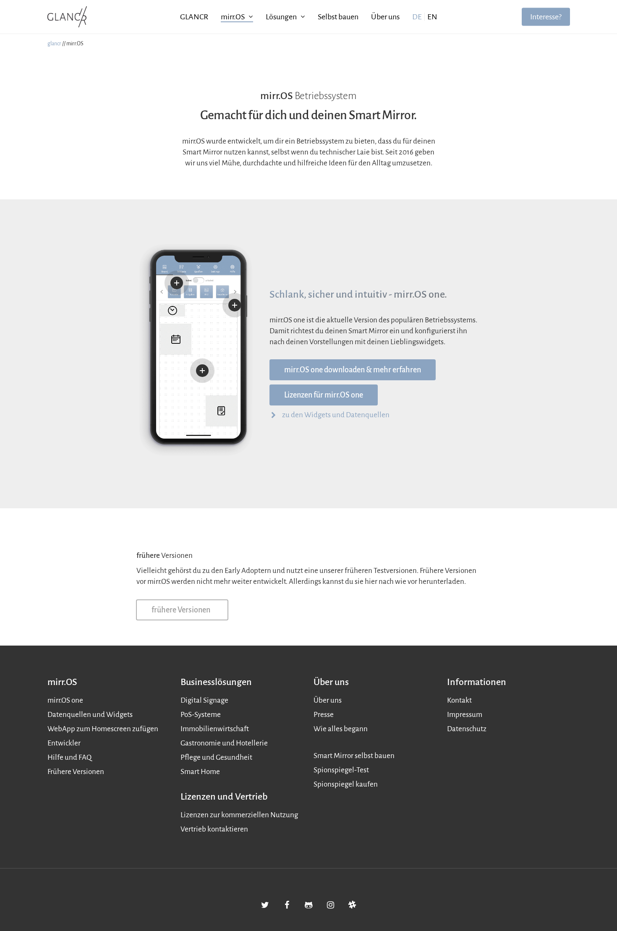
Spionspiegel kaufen (346, 784)
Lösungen (281, 17)
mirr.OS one (65, 700)
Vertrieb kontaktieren (214, 829)
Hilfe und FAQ (69, 757)
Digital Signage (204, 700)
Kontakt (459, 700)
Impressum (464, 715)
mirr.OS (233, 17)
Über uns (385, 17)
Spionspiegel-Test (341, 770)
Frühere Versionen (75, 772)
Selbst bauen (338, 17)
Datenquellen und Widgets (90, 715)
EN (432, 17)
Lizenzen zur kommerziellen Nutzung (239, 815)
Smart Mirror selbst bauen (354, 756)
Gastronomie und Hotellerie (224, 743)
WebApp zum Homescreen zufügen (102, 729)
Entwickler (64, 743)
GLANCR (194, 17)
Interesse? (546, 17)
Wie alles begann (341, 729)
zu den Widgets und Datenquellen (336, 415)
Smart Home (200, 772)
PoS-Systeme (200, 715)
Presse (324, 715)
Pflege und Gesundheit (216, 757)
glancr (54, 44)
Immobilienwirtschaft (214, 729)
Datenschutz (466, 729)
